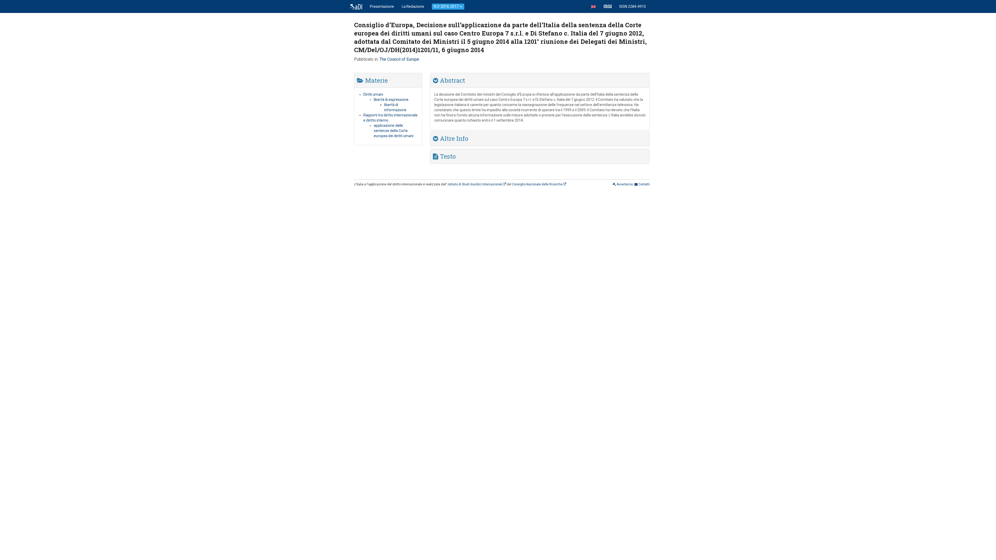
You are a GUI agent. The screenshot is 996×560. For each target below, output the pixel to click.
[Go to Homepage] (356, 6)
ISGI (608, 6)
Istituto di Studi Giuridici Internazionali (475, 184)
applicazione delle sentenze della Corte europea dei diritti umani (393, 130)
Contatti (644, 184)
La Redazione (413, 6)
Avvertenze (624, 184)
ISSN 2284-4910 (632, 6)
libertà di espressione (391, 99)
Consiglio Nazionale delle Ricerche (537, 184)
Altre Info (453, 138)
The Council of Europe (399, 59)
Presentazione (382, 6)
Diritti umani (373, 94)
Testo (447, 156)
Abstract (451, 80)
